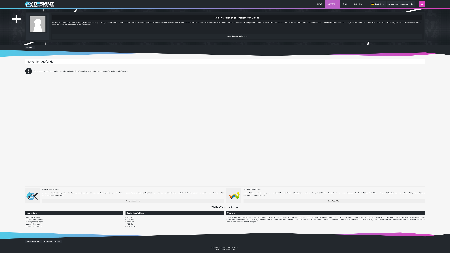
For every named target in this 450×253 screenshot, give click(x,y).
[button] (378, 4)
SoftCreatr (130, 219)
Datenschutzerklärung (34, 226)
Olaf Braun (130, 217)
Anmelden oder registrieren (398, 4)
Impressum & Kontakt (33, 217)
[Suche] (422, 4)
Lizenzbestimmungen (33, 224)
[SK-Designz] (39, 4)
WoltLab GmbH (132, 226)
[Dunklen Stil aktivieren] (412, 4)
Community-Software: (225, 247)
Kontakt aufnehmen (133, 201)
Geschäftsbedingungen (34, 219)
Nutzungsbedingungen (34, 222)
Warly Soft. (130, 222)
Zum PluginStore (334, 201)
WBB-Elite (130, 224)
